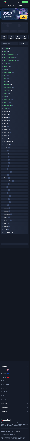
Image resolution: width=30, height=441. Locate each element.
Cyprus (5, 138)
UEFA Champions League (10, 54)
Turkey (5, 108)
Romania (6, 196)
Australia (6, 111)
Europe (5, 153)
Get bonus (23, 17)
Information (4, 403)
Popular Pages (4, 407)
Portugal (6, 93)
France (5, 63)
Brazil (5, 78)
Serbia (5, 205)
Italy (5, 69)
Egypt (5, 150)
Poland (5, 190)
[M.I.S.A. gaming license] (5, 432)
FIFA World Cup (7, 232)
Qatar (5, 193)
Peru (5, 187)
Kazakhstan (6, 172)
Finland (5, 156)
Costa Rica (6, 132)
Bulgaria (6, 120)
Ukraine (5, 223)
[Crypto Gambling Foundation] (13, 432)
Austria (5, 114)
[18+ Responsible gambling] (12, 434)
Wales (5, 229)
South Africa (7, 214)
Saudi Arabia (7, 90)
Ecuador (6, 147)
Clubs (5, 75)
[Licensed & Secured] (18, 432)
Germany (6, 66)
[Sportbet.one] (5, 2)
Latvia (5, 175)
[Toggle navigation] (2, 2)
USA (5, 96)
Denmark (6, 144)
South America (7, 99)
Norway (5, 184)
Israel (5, 169)
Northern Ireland (8, 181)
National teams (7, 72)
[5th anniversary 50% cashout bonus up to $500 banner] (14, 14)
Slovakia (6, 208)
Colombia (6, 129)
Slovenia (6, 211)
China (5, 126)
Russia (5, 199)
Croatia (5, 135)
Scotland (6, 202)
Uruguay (6, 226)
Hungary (6, 163)
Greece (5, 160)
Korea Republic (7, 87)
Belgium (6, 117)
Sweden (6, 217)
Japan (5, 81)
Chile (5, 123)
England (6, 48)
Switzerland (6, 220)
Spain (5, 51)
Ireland (5, 166)
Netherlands (7, 84)
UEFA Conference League (10, 60)
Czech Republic (7, 141)
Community (4, 366)
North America (7, 105)
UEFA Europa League (9, 57)
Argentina (6, 102)
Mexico (5, 178)
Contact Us (4, 411)
